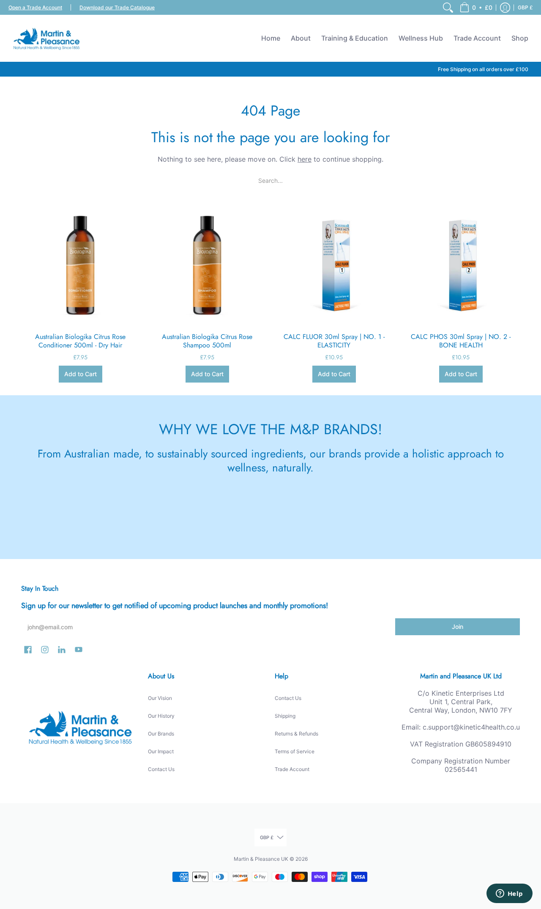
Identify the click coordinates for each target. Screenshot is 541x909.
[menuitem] (448, 7)
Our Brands (161, 733)
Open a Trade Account (35, 7)
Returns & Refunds (296, 733)
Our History (161, 716)
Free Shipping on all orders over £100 (483, 69)
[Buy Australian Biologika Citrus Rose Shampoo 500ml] (207, 265)
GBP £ (525, 7)
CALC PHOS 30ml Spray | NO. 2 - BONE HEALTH (461, 341)
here (304, 159)
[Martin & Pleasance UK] (46, 38)
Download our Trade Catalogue (117, 7)
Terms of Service (294, 751)
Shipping (285, 716)
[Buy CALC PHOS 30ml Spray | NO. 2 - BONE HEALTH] (461, 265)
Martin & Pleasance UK (261, 859)
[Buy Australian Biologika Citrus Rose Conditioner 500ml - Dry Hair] (80, 265)
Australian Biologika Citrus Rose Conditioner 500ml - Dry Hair (80, 341)
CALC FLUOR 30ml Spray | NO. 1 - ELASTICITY (334, 341)
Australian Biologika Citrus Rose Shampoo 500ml (207, 341)
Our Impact (161, 751)
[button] (476, 7)
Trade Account (292, 769)
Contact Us (161, 769)
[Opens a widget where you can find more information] (509, 894)
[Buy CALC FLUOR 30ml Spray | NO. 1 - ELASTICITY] (334, 265)
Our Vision (160, 698)
